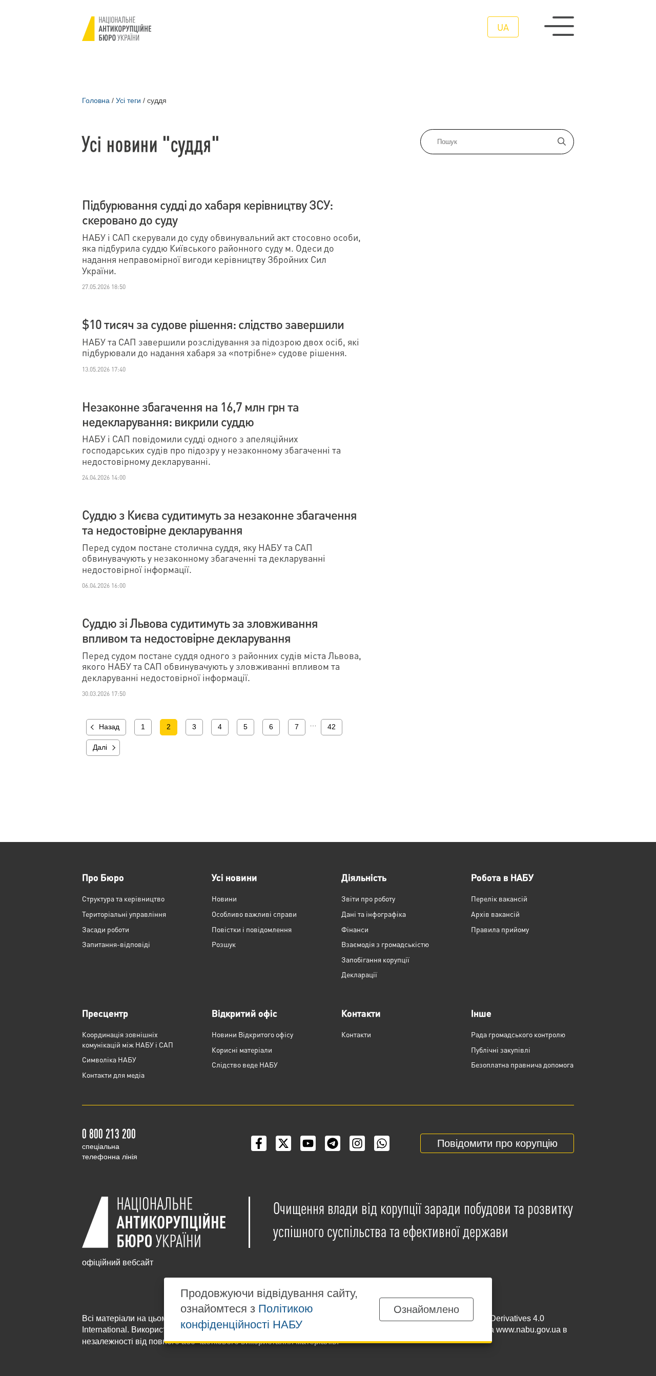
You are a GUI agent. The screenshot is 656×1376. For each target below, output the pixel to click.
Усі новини (234, 877)
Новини (224, 898)
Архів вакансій (495, 913)
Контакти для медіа (113, 1074)
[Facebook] (258, 1143)
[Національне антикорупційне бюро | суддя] (116, 28)
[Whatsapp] (381, 1143)
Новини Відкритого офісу (252, 1034)
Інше (481, 1013)
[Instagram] (357, 1143)
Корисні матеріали (242, 1049)
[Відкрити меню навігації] (559, 26)
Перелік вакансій (499, 898)
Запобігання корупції (375, 959)
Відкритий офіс (244, 1013)
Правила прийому (500, 929)
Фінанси (354, 929)
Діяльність (363, 877)
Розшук (224, 944)
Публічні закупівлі (500, 1049)
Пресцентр (105, 1013)
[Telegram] (332, 1143)
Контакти (361, 1013)
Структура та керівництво (123, 898)
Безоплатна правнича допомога (522, 1064)
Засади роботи (105, 929)
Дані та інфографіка (373, 913)
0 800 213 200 (109, 1133)
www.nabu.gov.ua (528, 1329)
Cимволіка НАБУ (109, 1059)
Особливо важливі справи (254, 913)
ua (503, 27)
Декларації (359, 974)
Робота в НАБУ (502, 877)
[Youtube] (308, 1143)
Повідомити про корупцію (497, 1143)
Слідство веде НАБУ (245, 1064)
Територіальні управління (124, 913)
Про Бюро (103, 877)
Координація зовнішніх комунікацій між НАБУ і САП (127, 1039)
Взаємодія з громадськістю (385, 944)
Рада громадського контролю (518, 1034)
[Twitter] (283, 1143)
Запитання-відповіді (116, 944)
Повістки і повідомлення (252, 929)
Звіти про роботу (368, 898)
